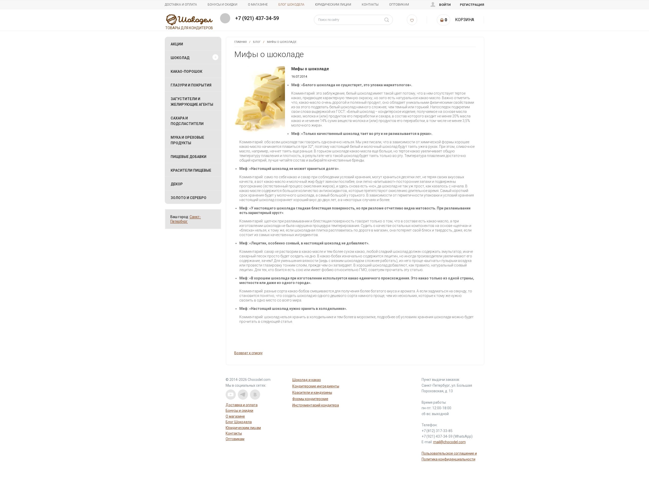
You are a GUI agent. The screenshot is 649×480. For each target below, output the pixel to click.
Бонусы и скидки (222, 4)
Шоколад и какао (306, 380)
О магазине (258, 4)
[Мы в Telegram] (243, 394)
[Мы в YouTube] (231, 394)
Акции (177, 44)
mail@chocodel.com (449, 442)
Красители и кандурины (312, 392)
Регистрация (472, 5)
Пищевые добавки (188, 157)
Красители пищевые (191, 170)
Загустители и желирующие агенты (192, 101)
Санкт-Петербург (185, 219)
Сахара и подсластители (187, 121)
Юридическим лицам (333, 4)
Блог (257, 42)
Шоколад (180, 58)
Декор (177, 184)
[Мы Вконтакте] (255, 394)
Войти (445, 5)
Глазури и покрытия (191, 85)
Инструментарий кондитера (315, 405)
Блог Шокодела (291, 4)
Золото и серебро (188, 198)
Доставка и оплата (181, 4)
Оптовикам (399, 4)
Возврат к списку (248, 353)
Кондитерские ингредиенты (315, 386)
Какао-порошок (186, 71)
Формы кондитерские (310, 399)
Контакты (370, 4)
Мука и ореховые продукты (187, 140)
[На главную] (189, 19)
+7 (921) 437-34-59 (257, 18)
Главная (240, 42)
